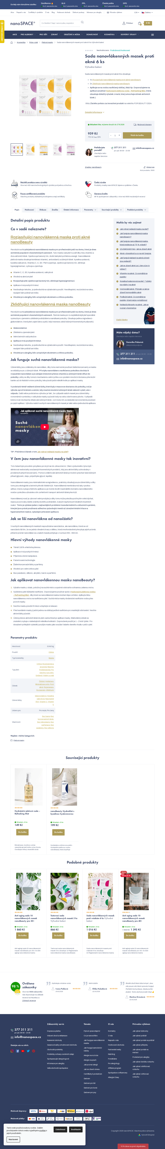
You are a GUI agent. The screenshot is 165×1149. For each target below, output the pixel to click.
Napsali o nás (21, 12)
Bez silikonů (49, 728)
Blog (53, 12)
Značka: (93, 167)
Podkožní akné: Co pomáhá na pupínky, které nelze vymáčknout (133, 298)
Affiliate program (114, 1068)
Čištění (42, 681)
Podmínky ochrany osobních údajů (60, 1054)
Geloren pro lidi (89, 1083)
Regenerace (48, 687)
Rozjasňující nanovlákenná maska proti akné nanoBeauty (116, 80)
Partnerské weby (114, 1050)
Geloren (87, 1079)
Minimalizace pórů (42, 684)
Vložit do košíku (137, 135)
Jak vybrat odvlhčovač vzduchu (141, 1068)
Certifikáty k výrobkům (35, 12)
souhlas (42, 1130)
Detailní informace (93, 112)
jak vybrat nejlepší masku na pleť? (53, 452)
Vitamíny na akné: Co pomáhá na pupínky (133, 275)
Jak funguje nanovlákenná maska (94, 1041)
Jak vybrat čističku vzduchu (143, 1062)
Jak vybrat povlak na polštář (143, 1040)
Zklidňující (50, 690)
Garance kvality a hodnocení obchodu (62, 1045)
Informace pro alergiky (94, 12)
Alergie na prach (90, 1060)
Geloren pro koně (90, 1088)
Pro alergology (114, 1063)
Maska (51, 658)
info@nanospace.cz (145, 148)
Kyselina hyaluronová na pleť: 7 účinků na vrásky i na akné (135, 283)
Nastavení (13, 1139)
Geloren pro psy (90, 1092)
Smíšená (39, 675)
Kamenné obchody (54, 1040)
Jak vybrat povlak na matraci (140, 1051)
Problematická (44, 670)
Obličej (51, 652)
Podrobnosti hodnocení (120, 50)
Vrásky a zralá (48, 675)
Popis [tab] (17, 210)
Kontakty (111, 1031)
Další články (122, 320)
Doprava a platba (53, 1031)
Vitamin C (43, 702)
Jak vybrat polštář (140, 1036)
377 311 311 (120, 148)
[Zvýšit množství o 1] (119, 135)
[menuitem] (15, 35)
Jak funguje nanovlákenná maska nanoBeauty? (134, 235)
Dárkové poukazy (78, 12)
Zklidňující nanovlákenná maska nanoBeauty (111, 84)
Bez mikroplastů (43, 722)
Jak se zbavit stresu (92, 1069)
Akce (12, 12)
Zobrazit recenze (29, 1001)
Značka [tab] (55, 210)
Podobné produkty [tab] (135, 210)
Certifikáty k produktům (93, 1074)
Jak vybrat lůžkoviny (140, 1031)
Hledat (82, 22)
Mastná (50, 667)
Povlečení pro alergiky (141, 1057)
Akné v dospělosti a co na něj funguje (135, 253)
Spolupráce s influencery (117, 1073)
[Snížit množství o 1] (111, 135)
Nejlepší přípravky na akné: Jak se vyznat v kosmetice (134, 306)
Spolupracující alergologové (58, 1059)
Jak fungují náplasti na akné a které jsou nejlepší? (134, 259)
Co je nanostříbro (91, 1036)
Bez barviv (46, 716)
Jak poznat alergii (91, 1065)
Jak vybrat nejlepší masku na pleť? (134, 229)
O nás (47, 12)
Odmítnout (60, 1129)
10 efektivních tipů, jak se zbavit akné (136, 249)
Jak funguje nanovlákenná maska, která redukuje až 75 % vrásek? (134, 243)
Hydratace (49, 681)
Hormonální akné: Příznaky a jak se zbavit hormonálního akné (134, 290)
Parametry (88, 210)
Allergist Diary (113, 1077)
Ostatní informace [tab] (71, 210)
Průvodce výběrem (116, 12)
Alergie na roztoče (91, 1055)
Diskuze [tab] (43, 210)
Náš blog (111, 1054)
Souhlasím (76, 1129)
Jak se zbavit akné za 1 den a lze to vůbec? (135, 267)
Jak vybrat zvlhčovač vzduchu (141, 1075)
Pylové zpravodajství (92, 1031)
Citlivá (39, 664)
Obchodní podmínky (55, 1050)
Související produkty (110, 210)
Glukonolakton (41, 696)
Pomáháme (112, 1059)
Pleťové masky (19, 740)
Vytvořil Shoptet (147, 1135)
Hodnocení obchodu (63, 12)
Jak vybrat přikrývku (140, 1045)
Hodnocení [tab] (29, 210)
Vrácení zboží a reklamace (57, 1036)
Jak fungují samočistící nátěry (93, 1049)
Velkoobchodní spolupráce (57, 1068)
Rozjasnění (40, 690)
